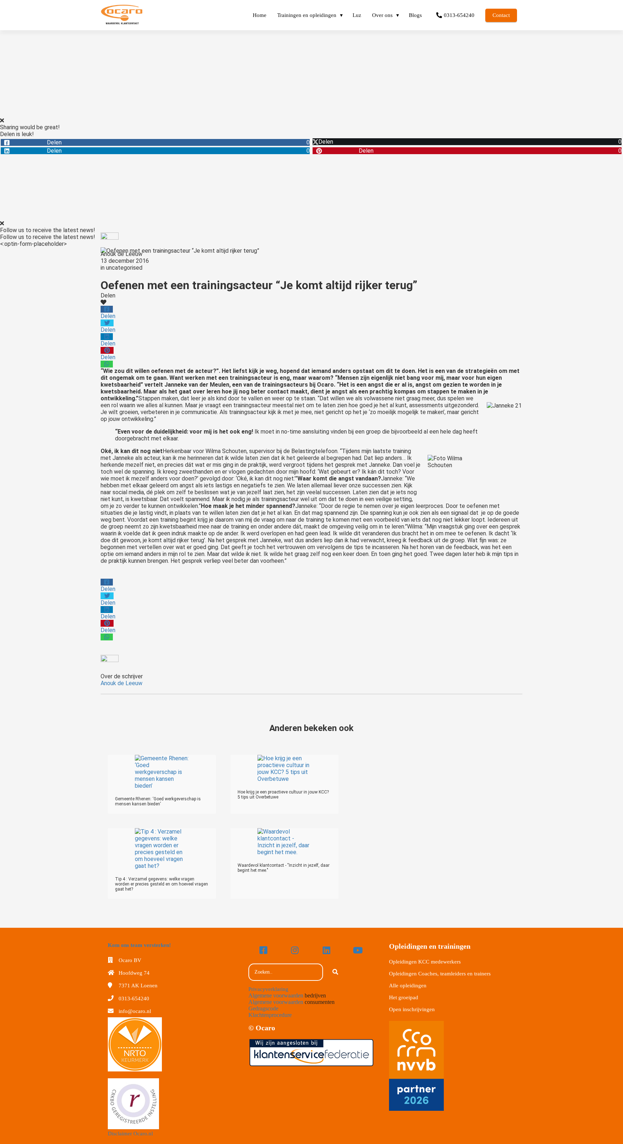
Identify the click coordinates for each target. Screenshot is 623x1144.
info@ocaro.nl (135, 1011)
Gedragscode (263, 1008)
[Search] (335, 972)
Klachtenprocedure (270, 1015)
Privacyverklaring (268, 989)
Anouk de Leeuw (121, 254)
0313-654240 (134, 998)
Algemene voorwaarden (275, 995)
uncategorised (124, 267)
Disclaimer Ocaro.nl (130, 1133)
